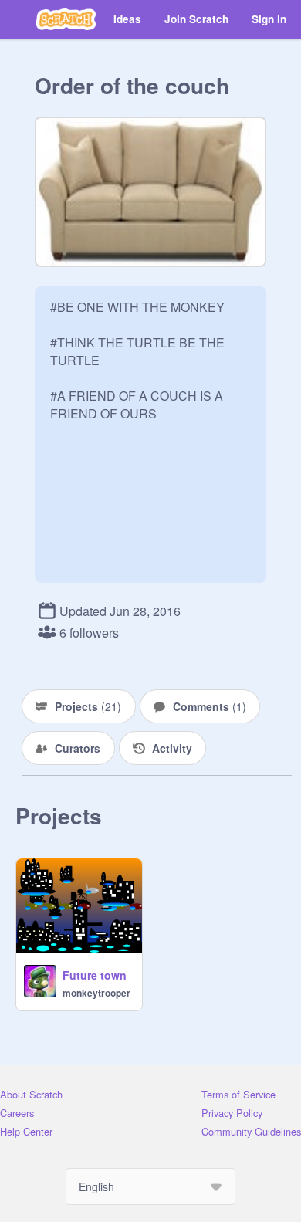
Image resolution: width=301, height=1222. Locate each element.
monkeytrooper (96, 993)
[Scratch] (66, 19)
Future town (95, 975)
